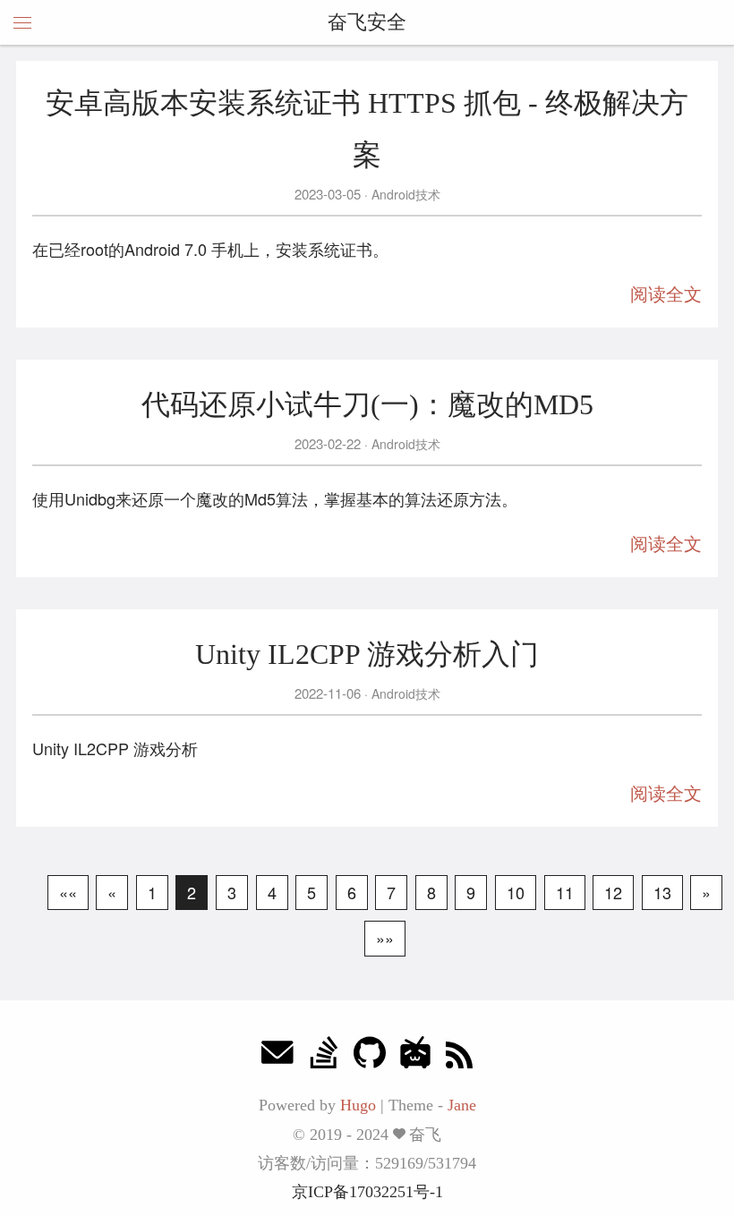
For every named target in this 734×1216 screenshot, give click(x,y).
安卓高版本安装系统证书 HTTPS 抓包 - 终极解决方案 (367, 129)
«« (68, 892)
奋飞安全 (367, 22)
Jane (462, 1105)
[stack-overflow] (324, 1057)
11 (565, 892)
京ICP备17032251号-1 (367, 1192)
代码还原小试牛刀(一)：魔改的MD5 (367, 404)
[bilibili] (415, 1057)
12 (613, 892)
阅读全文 (666, 294)
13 (662, 892)
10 (516, 892)
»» (385, 937)
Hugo (358, 1105)
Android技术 (404, 194)
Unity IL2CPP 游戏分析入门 (367, 654)
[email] (277, 1057)
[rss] (459, 1057)
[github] (370, 1057)
